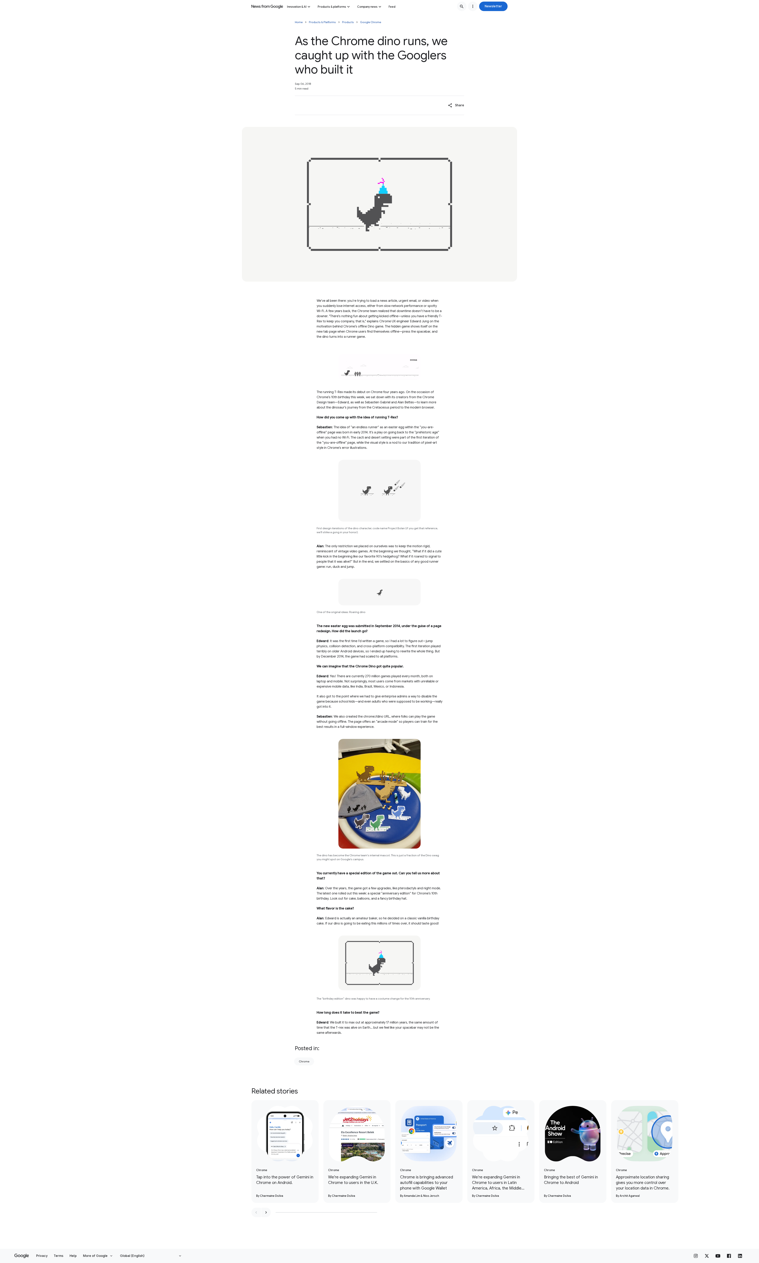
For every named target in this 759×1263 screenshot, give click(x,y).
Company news (367, 6)
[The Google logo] (21, 1256)
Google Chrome (370, 22)
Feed (392, 6)
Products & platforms (332, 6)
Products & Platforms (322, 22)
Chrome (304, 1061)
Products (348, 22)
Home (299, 22)
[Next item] (266, 1212)
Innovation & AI (297, 6)
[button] (493, 6)
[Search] (461, 6)
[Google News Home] (267, 6)
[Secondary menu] (473, 6)
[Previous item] (256, 1212)
